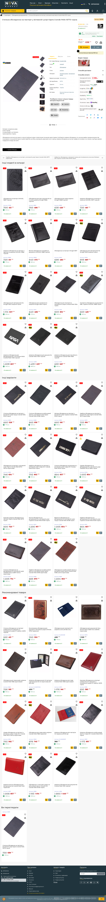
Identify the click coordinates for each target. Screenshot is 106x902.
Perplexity (65, 110)
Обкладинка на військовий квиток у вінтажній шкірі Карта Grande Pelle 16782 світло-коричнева (65, 571)
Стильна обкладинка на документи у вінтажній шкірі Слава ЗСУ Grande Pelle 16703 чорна (65, 467)
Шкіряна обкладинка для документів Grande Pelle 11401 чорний (65, 785)
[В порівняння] (101, 42)
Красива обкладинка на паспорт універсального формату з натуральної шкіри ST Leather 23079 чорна (91, 682)
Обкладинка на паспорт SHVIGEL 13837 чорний (13, 199)
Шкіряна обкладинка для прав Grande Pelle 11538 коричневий (64, 681)
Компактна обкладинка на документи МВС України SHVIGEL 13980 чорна (91, 303)
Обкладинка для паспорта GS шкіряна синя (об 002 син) (63, 629)
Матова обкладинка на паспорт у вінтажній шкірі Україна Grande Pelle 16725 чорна (65, 415)
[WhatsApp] (94, 882)
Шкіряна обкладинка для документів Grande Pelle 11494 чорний (40, 355)
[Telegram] (91, 882)
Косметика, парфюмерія (61, 875)
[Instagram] (84, 882)
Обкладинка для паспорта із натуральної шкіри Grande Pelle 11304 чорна (65, 304)
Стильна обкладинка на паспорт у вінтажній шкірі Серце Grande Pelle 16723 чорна (14, 415)
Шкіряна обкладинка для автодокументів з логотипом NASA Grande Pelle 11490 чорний (14, 356)
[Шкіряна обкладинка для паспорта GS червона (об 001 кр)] (66, 713)
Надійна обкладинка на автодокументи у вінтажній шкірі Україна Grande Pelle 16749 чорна (90, 519)
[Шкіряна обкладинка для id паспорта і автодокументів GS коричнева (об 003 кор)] (40, 661)
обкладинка (63, 67)
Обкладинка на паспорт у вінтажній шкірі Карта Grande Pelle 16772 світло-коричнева (14, 467)
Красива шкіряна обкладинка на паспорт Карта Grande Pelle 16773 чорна (13, 519)
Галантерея (58, 871)
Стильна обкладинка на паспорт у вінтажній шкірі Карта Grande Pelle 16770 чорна (13, 847)
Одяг (56, 873)
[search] (87, 10)
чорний (62, 64)
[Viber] (97, 882)
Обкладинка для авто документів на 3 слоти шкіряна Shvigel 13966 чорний (40, 200)
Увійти (93, 36)
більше (55, 882)
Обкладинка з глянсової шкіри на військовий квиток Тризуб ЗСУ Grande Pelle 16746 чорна (39, 786)
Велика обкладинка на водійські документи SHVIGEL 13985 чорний (39, 251)
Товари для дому (59, 877)
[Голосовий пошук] (92, 11)
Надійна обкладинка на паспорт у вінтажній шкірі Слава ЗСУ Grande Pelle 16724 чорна (39, 467)
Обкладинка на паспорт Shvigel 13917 (65, 251)
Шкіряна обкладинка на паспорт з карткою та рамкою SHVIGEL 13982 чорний (13, 252)
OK (101, 899)
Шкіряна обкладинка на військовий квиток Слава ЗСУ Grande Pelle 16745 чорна (91, 734)
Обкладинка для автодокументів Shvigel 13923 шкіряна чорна (90, 251)
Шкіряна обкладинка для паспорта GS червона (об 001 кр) (65, 733)
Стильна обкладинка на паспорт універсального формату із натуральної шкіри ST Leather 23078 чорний (14, 630)
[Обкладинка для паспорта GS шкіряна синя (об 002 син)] (66, 609)
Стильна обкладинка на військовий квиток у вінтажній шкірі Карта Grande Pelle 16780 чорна (40, 415)
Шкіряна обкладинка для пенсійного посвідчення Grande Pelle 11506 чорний (65, 356)
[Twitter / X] (87, 882)
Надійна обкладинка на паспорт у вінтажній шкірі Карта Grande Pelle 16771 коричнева (91, 415)
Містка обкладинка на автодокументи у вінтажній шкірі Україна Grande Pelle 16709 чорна (39, 519)
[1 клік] (24, 213)
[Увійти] (97, 10)
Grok (54, 110)
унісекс (62, 70)
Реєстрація (100, 36)
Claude (55, 115)
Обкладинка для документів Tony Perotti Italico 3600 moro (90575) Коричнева (90, 630)
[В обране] (96, 42)
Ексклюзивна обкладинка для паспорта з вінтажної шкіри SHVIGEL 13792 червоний (40, 630)
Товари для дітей (59, 880)
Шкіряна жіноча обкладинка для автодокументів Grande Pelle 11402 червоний (14, 786)
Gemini (66, 104)
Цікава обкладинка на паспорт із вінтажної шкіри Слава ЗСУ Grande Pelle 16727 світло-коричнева (14, 734)
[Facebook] (81, 882)
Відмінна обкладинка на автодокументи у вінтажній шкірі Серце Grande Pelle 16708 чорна (64, 519)
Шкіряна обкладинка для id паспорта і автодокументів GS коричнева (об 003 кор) (40, 682)
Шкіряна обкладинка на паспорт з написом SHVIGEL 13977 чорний (90, 199)
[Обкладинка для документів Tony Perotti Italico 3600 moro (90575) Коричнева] (91, 609)
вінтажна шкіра (64, 73)
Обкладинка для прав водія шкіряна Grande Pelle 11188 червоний (40, 733)
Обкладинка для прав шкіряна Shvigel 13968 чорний (63, 199)
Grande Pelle (63, 61)
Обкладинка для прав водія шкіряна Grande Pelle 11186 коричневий (14, 681)
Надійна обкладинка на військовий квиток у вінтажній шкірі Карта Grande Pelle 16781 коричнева (40, 571)
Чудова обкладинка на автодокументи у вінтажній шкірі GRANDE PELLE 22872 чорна (90, 467)
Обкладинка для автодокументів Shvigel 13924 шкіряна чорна (13, 303)
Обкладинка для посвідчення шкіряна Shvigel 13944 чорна (38, 303)
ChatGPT (56, 104)
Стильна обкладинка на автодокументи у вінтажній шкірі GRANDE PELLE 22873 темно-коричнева (13, 572)
